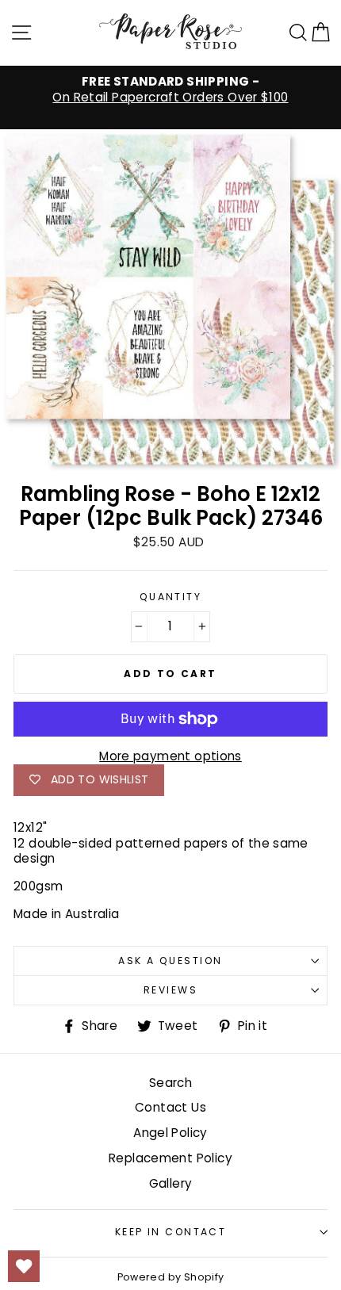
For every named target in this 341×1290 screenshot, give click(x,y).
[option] (170, 89)
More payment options (170, 756)
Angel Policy (170, 1132)
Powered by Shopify (170, 1277)
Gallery (171, 1183)
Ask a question (170, 960)
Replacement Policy (170, 1158)
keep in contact (171, 1231)
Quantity (171, 597)
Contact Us (170, 1107)
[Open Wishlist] (24, 1266)
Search (170, 1082)
